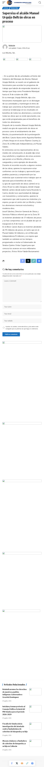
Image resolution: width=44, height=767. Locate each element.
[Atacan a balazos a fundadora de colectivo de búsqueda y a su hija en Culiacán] (35, 743)
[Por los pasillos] (19, 2)
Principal (14, 8)
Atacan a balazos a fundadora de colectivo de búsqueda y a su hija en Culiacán (14, 743)
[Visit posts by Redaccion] (5, 46)
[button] (4, 2)
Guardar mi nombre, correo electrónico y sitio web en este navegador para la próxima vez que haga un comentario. (22, 327)
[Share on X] (16, 763)
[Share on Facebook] (11, 763)
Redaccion (12, 45)
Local (6, 8)
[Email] (22, 763)
